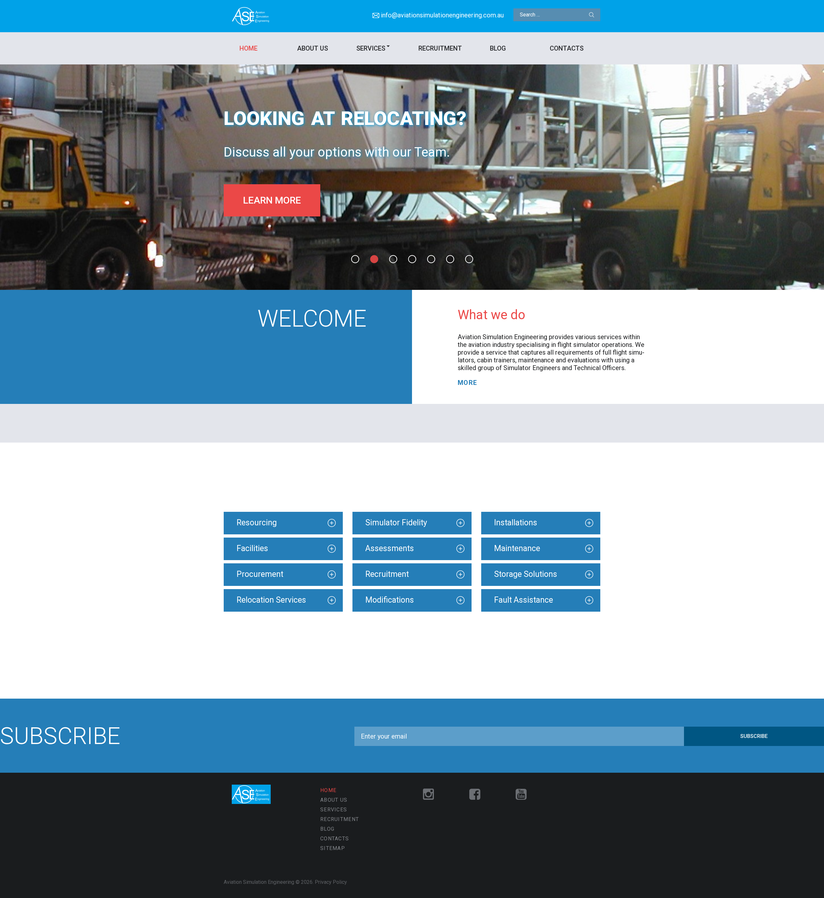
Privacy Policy (331, 882)
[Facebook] (474, 795)
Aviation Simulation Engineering (259, 882)
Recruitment (440, 48)
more (467, 383)
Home (248, 48)
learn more (272, 200)
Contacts (567, 48)
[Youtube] (521, 795)
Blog (498, 48)
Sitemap (332, 848)
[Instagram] (428, 795)
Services (370, 48)
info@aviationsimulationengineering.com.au (442, 15)
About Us (312, 48)
